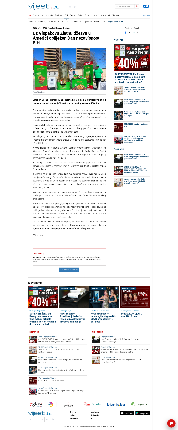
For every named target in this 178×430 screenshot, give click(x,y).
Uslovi (72, 415)
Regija (72, 15)
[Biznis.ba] (116, 404)
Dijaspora (88, 22)
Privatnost (74, 418)
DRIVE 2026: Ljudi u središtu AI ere (136, 125)
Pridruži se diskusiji (71, 270)
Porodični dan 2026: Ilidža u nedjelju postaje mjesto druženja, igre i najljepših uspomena (135, 139)
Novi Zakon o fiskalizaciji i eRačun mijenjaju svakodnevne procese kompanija (136, 101)
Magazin (115, 15)
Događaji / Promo (115, 22)
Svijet (80, 15)
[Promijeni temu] (146, 6)
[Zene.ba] (68, 404)
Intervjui (95, 15)
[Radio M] (35, 404)
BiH (66, 15)
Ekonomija (42, 22)
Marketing (95, 412)
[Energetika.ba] (140, 404)
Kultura (65, 22)
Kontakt (94, 418)
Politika (32, 22)
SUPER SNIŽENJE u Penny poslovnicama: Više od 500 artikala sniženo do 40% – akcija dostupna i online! (130, 78)
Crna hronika (54, 22)
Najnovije (49, 15)
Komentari (105, 15)
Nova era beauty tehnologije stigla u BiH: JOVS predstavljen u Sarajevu (136, 114)
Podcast (58, 15)
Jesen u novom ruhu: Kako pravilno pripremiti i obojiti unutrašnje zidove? (134, 89)
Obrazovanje (76, 22)
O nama (73, 412)
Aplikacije (95, 415)
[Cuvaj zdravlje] (92, 404)
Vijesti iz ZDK (99, 22)
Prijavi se (146, 15)
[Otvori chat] (171, 423)
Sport (87, 15)
